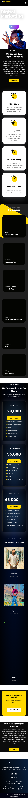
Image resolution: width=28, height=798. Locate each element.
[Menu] (25, 3)
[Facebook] (12, 773)
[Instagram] (16, 773)
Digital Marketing (12, 14)
